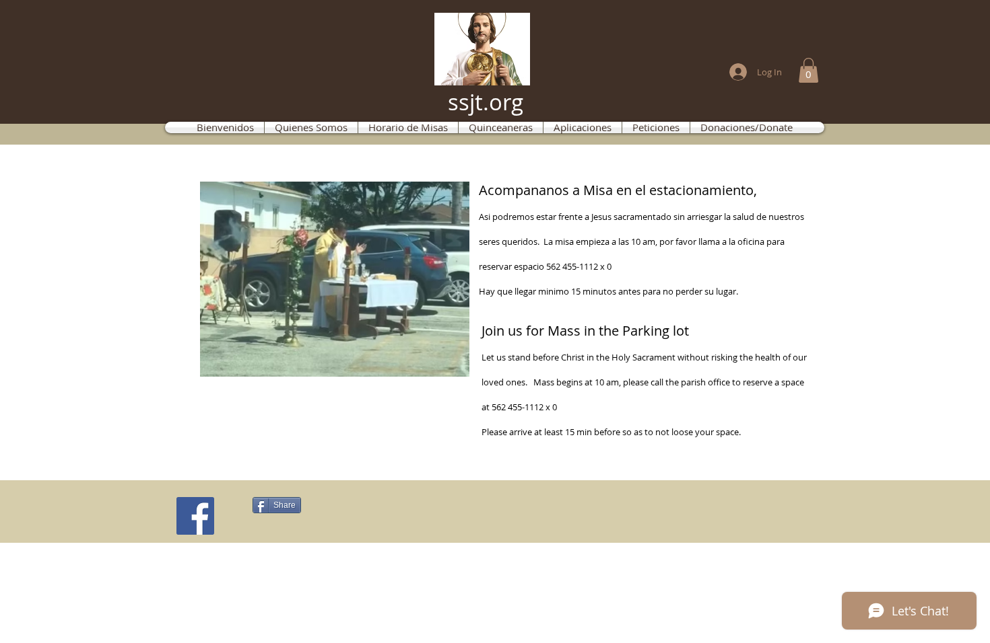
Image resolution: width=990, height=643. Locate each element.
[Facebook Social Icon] (195, 516)
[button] (808, 70)
